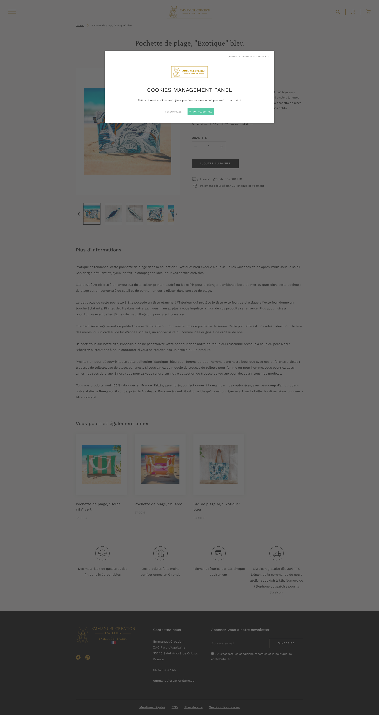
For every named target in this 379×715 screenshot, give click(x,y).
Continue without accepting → (248, 56)
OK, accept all (202, 111)
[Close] (189, 357)
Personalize (173, 111)
